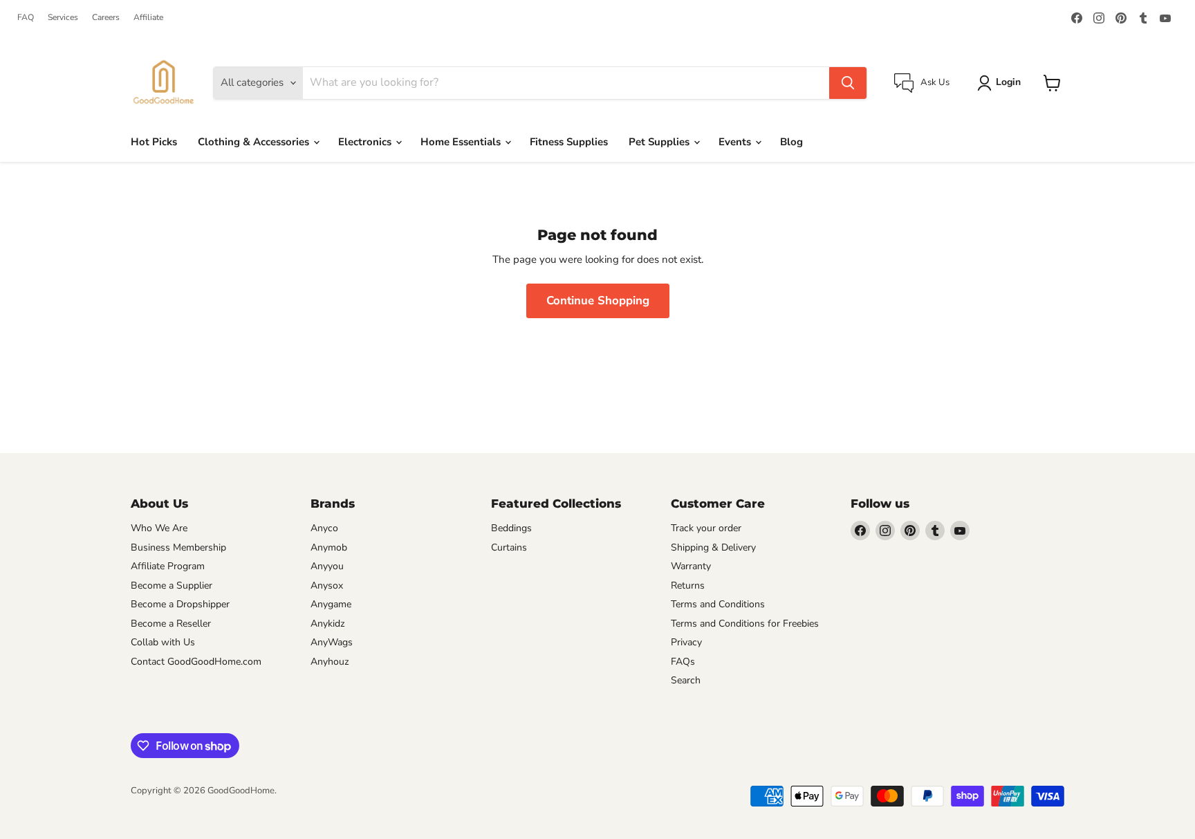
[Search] (848, 83)
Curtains (509, 547)
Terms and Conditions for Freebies (745, 623)
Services (63, 17)
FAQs (683, 661)
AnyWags (332, 642)
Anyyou (327, 566)
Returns (688, 585)
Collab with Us (163, 642)
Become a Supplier (171, 585)
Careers (106, 17)
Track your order (706, 528)
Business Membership (178, 547)
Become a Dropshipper (180, 604)
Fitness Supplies (569, 142)
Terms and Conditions (718, 604)
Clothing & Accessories (255, 142)
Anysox (327, 585)
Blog (791, 142)
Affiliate (148, 17)
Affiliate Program (168, 566)
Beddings (511, 528)
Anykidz (328, 623)
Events (736, 142)
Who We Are (159, 528)
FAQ (25, 17)
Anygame (331, 604)
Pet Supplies (660, 142)
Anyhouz (330, 661)
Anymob (329, 547)
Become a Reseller (171, 623)
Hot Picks (154, 142)
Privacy (686, 642)
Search (686, 680)
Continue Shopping (597, 300)
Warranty (691, 566)
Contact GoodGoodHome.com (196, 661)
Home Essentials (461, 142)
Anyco (324, 528)
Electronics (366, 142)
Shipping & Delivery (713, 547)
